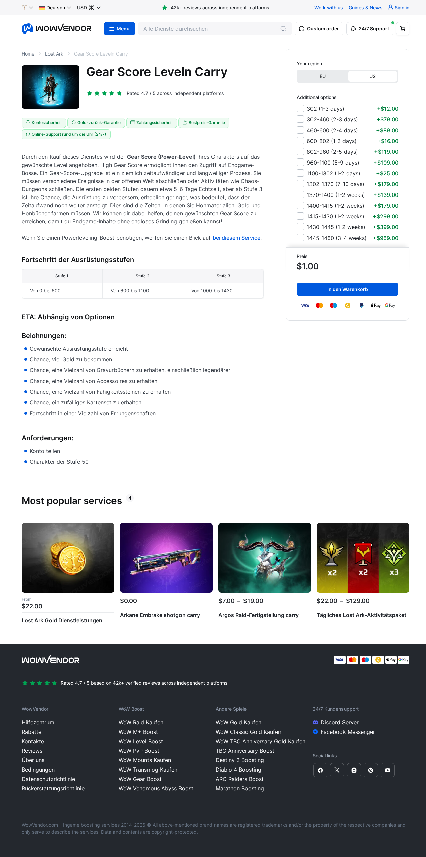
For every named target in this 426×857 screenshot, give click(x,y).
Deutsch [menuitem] (55, 7)
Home (28, 54)
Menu (123, 28)
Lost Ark (54, 54)
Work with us (328, 7)
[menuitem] (52, 7)
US (372, 76)
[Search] (283, 28)
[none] (55, 7)
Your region (309, 63)
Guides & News (366, 7)
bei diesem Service (236, 237)
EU (323, 76)
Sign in (402, 7)
